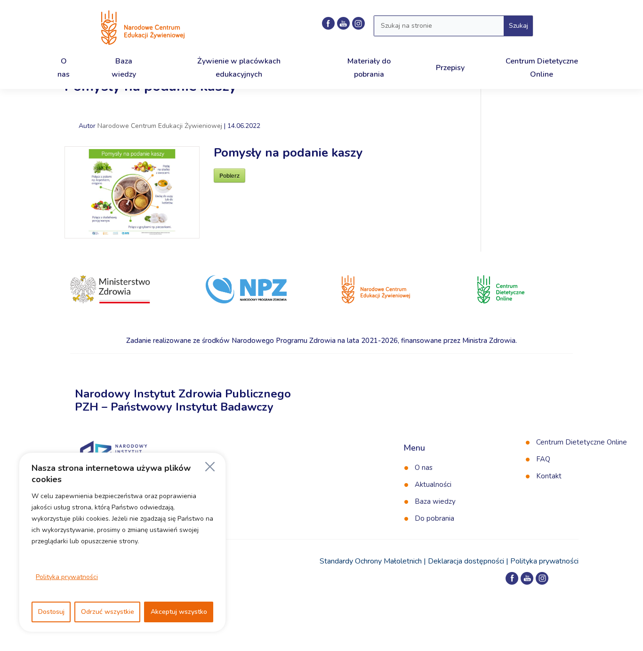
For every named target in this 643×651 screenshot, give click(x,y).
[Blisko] (210, 466)
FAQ (543, 459)
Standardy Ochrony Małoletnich (371, 561)
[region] (122, 542)
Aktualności (433, 484)
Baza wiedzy (435, 501)
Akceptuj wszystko (179, 611)
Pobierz (229, 175)
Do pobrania (434, 518)
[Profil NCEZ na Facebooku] (328, 23)
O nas (424, 467)
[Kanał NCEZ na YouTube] (343, 23)
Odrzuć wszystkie (107, 611)
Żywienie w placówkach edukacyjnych (239, 67)
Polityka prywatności (67, 576)
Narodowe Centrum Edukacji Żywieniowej (159, 125)
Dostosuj (51, 611)
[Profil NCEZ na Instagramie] (358, 23)
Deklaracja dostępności (466, 561)
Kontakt (549, 476)
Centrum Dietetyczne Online (581, 442)
